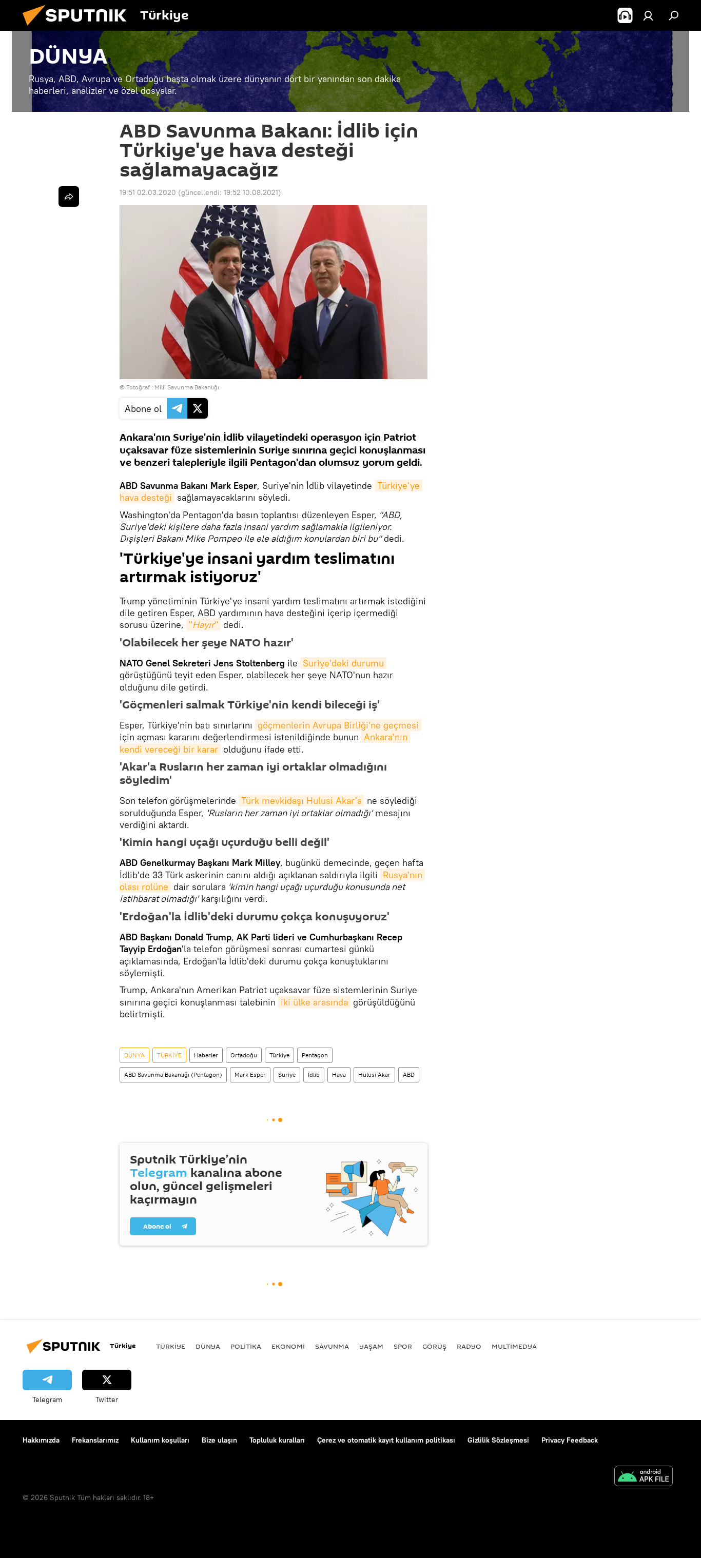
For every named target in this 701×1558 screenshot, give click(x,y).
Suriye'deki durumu (343, 663)
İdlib (314, 1074)
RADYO (469, 1346)
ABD (409, 1074)
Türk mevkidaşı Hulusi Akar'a (301, 800)
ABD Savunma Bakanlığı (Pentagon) (173, 1074)
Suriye (287, 1074)
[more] (69, 196)
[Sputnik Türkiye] (78, 28)
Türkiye (279, 1055)
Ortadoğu (243, 1055)
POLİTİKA (245, 1346)
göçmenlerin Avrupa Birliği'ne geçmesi (338, 725)
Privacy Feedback (569, 1440)
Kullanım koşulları (160, 1440)
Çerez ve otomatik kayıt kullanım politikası (386, 1440)
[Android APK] (643, 1477)
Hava (339, 1074)
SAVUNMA (332, 1346)
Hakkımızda (41, 1440)
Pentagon (315, 1055)
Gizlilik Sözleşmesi (498, 1440)
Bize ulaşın (219, 1440)
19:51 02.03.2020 (148, 192)
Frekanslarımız (95, 1440)
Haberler (206, 1055)
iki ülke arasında (314, 1002)
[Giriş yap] (648, 15)
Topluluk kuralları (277, 1440)
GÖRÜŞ (434, 1346)
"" (203, 624)
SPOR (403, 1346)
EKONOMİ (288, 1346)
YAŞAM (371, 1346)
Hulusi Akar (374, 1074)
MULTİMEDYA (514, 1346)
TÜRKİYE (169, 1055)
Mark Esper (250, 1074)
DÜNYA (134, 1055)
